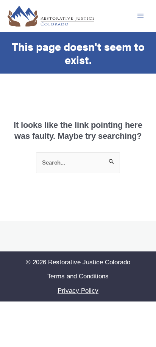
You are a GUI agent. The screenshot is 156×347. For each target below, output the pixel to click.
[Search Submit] (111, 162)
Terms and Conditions (78, 276)
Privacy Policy (78, 290)
